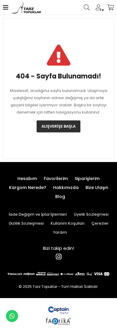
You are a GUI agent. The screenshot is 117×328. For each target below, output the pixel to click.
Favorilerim (56, 179)
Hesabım (27, 179)
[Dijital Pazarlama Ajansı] (58, 310)
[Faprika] (58, 321)
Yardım (60, 232)
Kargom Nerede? (27, 188)
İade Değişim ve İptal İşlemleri (38, 214)
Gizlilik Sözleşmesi (26, 223)
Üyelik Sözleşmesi (91, 214)
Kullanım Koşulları (68, 223)
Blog (60, 196)
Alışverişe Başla (58, 126)
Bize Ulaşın (97, 188)
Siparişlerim (87, 179)
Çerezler (100, 223)
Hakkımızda (66, 188)
